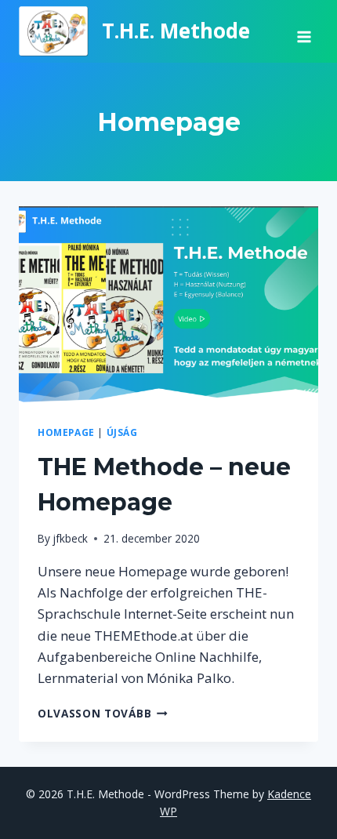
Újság (122, 432)
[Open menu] (303, 31)
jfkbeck (70, 538)
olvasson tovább (103, 713)
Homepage (66, 432)
